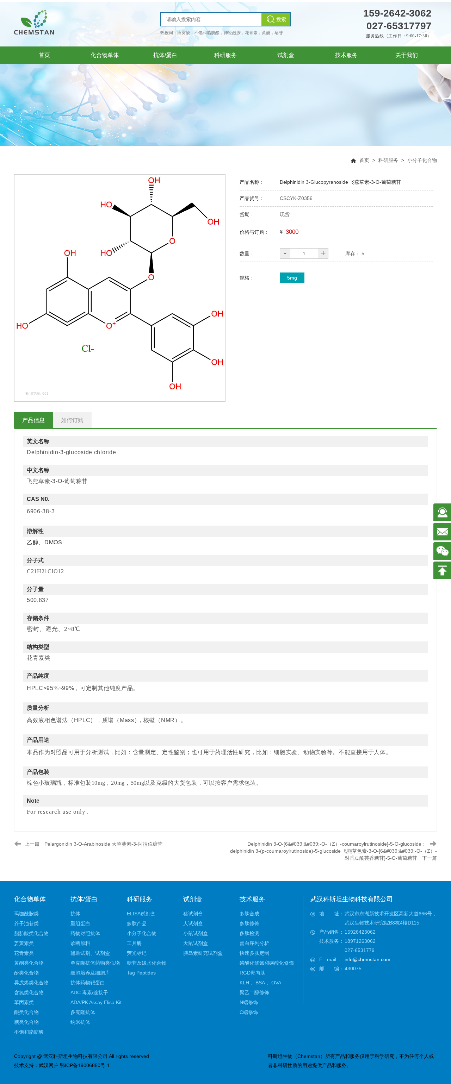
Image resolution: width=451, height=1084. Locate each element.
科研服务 (388, 160)
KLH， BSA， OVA (260, 982)
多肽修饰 (249, 923)
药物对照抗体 (85, 933)
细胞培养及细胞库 (90, 973)
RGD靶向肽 (252, 973)
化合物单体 (30, 899)
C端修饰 (249, 1012)
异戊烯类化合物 (31, 982)
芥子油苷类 (26, 923)
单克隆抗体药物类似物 (95, 963)
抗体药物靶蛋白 (87, 982)
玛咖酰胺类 (26, 913)
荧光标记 (137, 953)
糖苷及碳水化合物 (146, 963)
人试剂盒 (193, 923)
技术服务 (252, 899)
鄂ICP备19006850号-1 (85, 1065)
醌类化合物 (26, 1012)
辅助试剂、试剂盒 (90, 953)
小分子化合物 (422, 160)
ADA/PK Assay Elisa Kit (96, 1002)
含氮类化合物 (29, 992)
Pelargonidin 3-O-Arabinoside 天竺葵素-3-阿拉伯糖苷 (103, 844)
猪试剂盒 (193, 913)
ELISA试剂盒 (141, 913)
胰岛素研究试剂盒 (203, 953)
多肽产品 (137, 923)
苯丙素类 (24, 1002)
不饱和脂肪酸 (29, 1032)
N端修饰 (249, 1002)
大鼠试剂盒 (195, 943)
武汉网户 (48, 1065)
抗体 (75, 913)
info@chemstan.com (367, 959)
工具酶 (134, 943)
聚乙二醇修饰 (254, 992)
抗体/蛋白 (84, 899)
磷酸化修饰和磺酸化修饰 (267, 963)
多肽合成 (249, 913)
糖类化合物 (26, 1022)
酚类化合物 (26, 973)
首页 (364, 160)
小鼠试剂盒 (195, 933)
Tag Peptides (141, 973)
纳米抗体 (80, 1022)
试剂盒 (192, 899)
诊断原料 (80, 943)
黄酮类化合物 (29, 963)
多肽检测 (249, 933)
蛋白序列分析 (254, 943)
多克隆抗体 (82, 1012)
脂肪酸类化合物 (31, 933)
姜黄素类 (24, 943)
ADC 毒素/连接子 (89, 992)
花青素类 (24, 953)
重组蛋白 (80, 923)
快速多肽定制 (254, 953)
